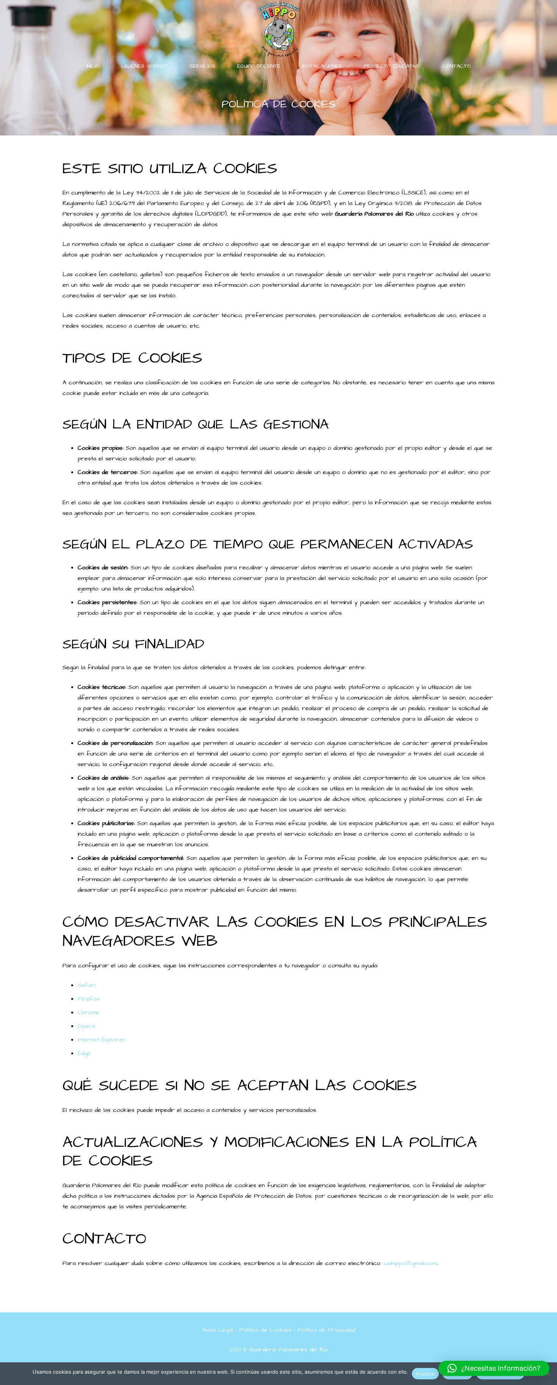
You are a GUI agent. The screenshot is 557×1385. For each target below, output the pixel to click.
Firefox (89, 999)
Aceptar (425, 1374)
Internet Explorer (102, 1039)
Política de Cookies (265, 1330)
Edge (84, 1053)
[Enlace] (278, 29)
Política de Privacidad (326, 1330)
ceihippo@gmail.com (410, 1263)
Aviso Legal (217, 1330)
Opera (86, 1026)
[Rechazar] (547, 1373)
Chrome (89, 1012)
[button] (493, 1368)
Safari (86, 985)
